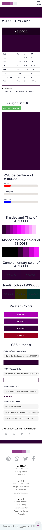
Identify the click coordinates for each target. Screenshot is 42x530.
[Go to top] (38, 524)
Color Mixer (21, 490)
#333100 (21, 294)
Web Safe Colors (21, 511)
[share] (14, 434)
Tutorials (21, 514)
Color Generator (21, 508)
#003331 (33, 294)
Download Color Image (11, 108)
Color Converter (21, 501)
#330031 (30, 274)
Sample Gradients (21, 493)
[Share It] (29, 434)
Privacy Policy (21, 472)
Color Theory (21, 505)
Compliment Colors (21, 483)
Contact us (21, 475)
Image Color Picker (21, 487)
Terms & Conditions (21, 468)
